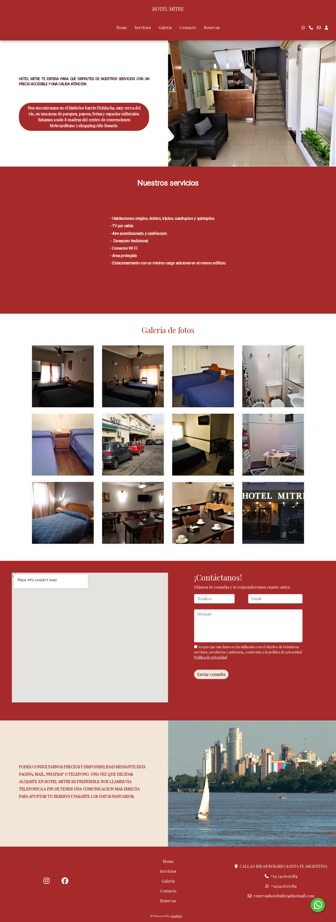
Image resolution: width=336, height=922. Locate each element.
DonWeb (176, 916)
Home (121, 27)
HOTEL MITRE (168, 9)
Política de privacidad (210, 657)
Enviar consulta (211, 674)
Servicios (143, 27)
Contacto (188, 27)
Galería (165, 27)
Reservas (212, 27)
